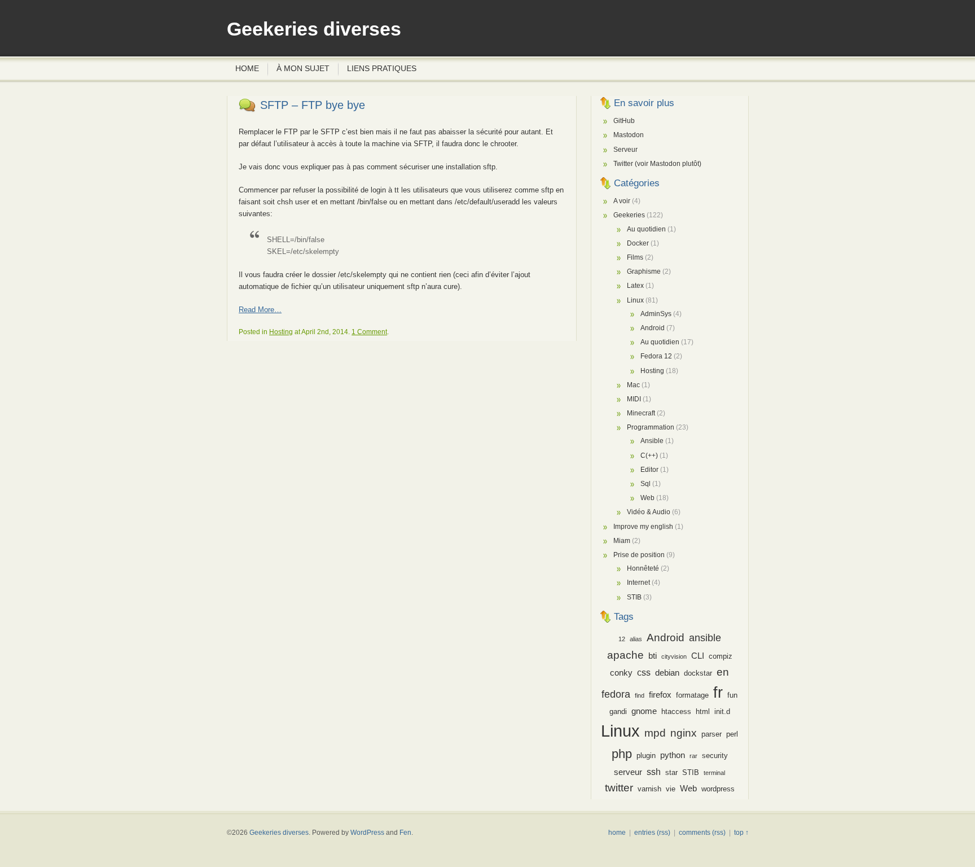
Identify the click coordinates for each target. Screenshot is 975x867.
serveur (628, 772)
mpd (655, 733)
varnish (649, 789)
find (639, 695)
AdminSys (655, 314)
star (671, 772)
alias (636, 639)
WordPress (367, 833)
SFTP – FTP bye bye (312, 105)
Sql (645, 484)
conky (621, 672)
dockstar (698, 673)
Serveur (625, 150)
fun (732, 695)
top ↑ (741, 833)
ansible (705, 637)
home (617, 833)
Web (647, 498)
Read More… (260, 309)
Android (652, 328)
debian (667, 672)
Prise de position (639, 555)
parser (711, 734)
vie (670, 789)
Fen (405, 833)
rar (693, 755)
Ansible (652, 441)
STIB (634, 597)
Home (247, 68)
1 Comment (369, 332)
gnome (644, 711)
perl (732, 734)
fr (718, 692)
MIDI (634, 399)
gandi (618, 711)
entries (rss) (652, 833)
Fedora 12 (656, 356)
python (672, 755)
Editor (649, 470)
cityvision (674, 656)
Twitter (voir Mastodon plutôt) (657, 164)
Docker (638, 243)
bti (652, 655)
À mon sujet (303, 68)
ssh (654, 772)
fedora (615, 694)
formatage (692, 695)
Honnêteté (643, 568)
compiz (720, 656)
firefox (660, 694)
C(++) (649, 455)
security (715, 755)
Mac (633, 385)
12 (621, 639)
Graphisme (644, 271)
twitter (619, 788)
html (703, 711)
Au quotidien (646, 229)
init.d (722, 711)
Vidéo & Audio (648, 512)
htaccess (676, 711)
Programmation (650, 427)
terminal (714, 772)
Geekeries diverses (314, 29)
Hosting (281, 332)
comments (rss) (702, 833)
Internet (638, 582)
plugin (646, 755)
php (622, 754)
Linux (635, 300)
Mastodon (628, 135)
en (723, 672)
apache (625, 655)
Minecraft (641, 413)
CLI (697, 655)
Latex (635, 286)
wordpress (718, 789)
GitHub (624, 121)
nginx (683, 732)
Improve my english (643, 527)
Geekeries (629, 215)
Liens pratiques (381, 68)
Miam (621, 541)
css (644, 672)
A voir (621, 201)
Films (635, 257)
